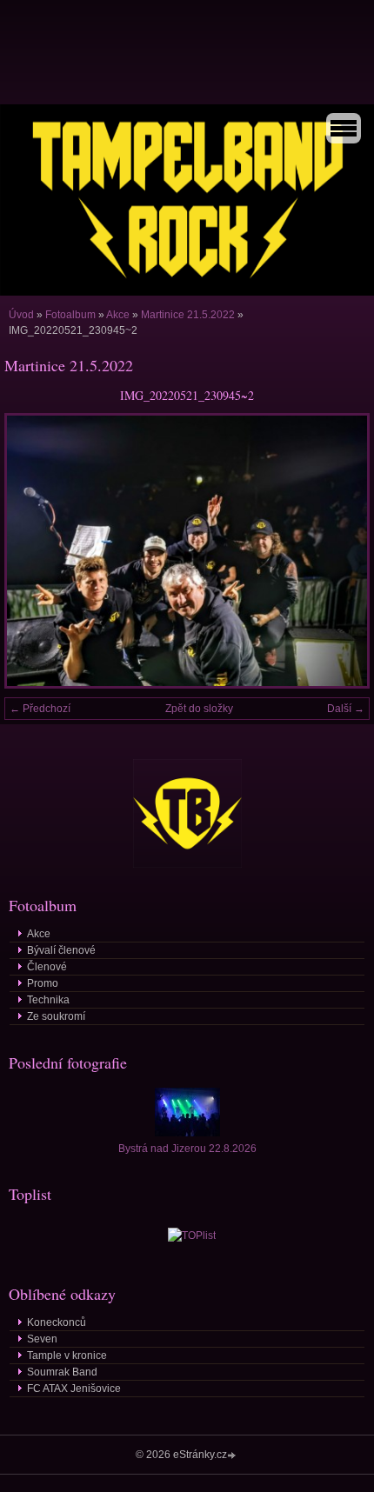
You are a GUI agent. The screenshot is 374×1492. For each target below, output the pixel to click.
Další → (345, 709)
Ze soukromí (56, 1016)
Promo (42, 983)
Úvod (21, 315)
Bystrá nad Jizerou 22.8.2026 (187, 1148)
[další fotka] (341, 551)
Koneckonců (56, 1322)
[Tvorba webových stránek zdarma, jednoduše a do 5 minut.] (233, 1456)
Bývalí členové (61, 950)
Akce (118, 315)
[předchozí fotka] (32, 551)
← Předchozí (40, 709)
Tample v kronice (67, 1355)
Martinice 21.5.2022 (188, 315)
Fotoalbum (70, 315)
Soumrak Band (62, 1372)
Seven (42, 1339)
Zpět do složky (199, 709)
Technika (48, 1000)
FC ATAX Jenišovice (74, 1388)
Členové (47, 967)
